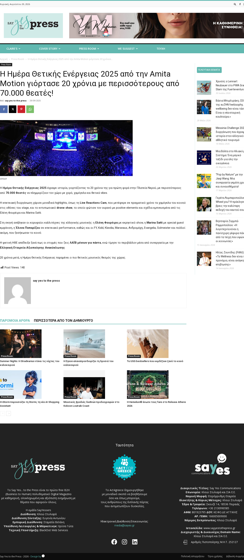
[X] (12, 109)
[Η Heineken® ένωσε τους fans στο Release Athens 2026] (156, 384)
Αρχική (4, 59)
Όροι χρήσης (215, 556)
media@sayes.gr (124, 525)
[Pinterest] (21, 109)
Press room (87, 48)
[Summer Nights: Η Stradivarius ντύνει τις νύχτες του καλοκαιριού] (29, 343)
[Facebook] (240, 4)
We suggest (126, 48)
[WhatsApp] (30, 109)
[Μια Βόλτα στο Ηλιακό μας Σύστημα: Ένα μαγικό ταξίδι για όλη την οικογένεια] (201, 158)
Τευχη (161, 48)
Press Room (17, 59)
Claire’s (11, 48)
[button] (235, 4)
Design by (36, 556)
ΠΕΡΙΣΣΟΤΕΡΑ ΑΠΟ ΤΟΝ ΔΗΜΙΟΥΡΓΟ (63, 320)
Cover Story (48, 48)
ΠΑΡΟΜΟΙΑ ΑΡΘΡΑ (15, 320)
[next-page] (8, 413)
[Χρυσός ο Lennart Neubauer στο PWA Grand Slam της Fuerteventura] (201, 88)
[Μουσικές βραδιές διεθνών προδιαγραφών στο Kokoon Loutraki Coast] (93, 384)
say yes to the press (15, 100)
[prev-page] (2, 413)
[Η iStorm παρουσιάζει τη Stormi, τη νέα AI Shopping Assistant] (29, 384)
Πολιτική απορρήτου (192, 556)
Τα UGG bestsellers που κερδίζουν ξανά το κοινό (155, 361)
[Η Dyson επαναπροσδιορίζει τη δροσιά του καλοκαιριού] (93, 343)
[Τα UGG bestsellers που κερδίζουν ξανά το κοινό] (156, 343)
